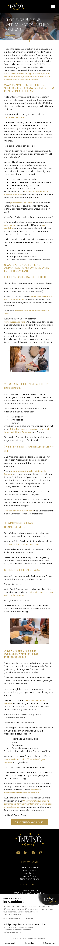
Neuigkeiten (29, 873)
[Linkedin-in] (25, 852)
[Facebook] (33, 852)
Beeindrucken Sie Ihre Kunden (19, 510)
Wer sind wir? (29, 870)
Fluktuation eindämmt (15, 117)
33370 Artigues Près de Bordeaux (29, 893)
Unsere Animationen (29, 867)
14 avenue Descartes (29, 890)
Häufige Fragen (29, 876)
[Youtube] (18, 852)
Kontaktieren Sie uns (29, 879)
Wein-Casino (10, 225)
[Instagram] (40, 852)
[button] (53, 6)
